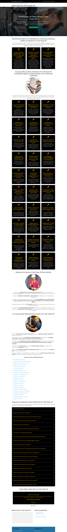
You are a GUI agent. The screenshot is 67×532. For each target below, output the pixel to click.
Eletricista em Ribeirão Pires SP (20, 370)
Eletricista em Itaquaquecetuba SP (21, 392)
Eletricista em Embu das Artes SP (20, 389)
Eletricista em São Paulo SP (19, 359)
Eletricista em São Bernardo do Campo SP (22, 361)
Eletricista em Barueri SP (18, 379)
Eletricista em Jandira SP (19, 394)
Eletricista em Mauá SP (18, 368)
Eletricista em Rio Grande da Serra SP (21, 372)
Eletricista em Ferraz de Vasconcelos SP (22, 391)
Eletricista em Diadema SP (19, 366)
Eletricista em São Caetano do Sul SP (21, 363)
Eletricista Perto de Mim (17, 1)
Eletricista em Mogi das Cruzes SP (20, 396)
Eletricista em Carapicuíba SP (20, 381)
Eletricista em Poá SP (18, 398)
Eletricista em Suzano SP (19, 385)
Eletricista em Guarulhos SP (19, 376)
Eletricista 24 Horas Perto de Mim (48, 1)
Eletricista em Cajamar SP (19, 387)
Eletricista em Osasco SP (19, 378)
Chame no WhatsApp (33, 27)
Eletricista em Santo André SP (20, 365)
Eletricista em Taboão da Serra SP (21, 374)
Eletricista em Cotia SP (18, 383)
